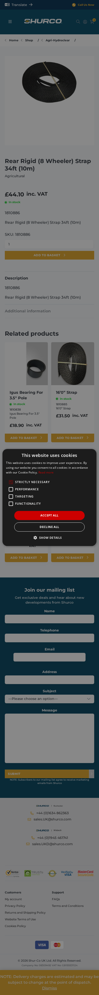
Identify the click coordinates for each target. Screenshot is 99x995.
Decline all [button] (49, 527)
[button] (49, 537)
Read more (46, 472)
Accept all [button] (49, 515)
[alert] (49, 497)
